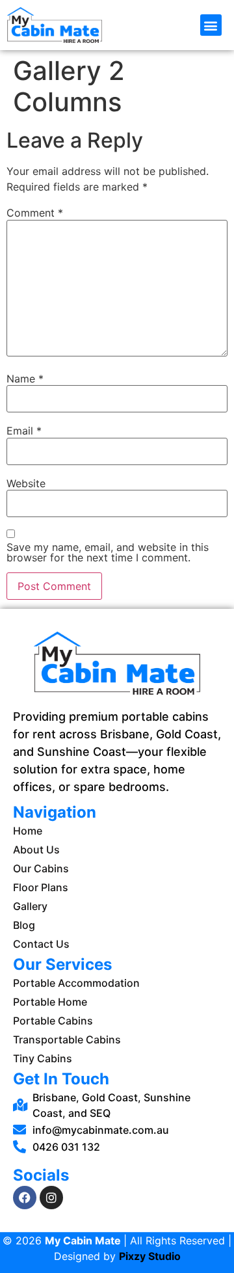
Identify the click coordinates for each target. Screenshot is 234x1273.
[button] (211, 25)
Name (25, 378)
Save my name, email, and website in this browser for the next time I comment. (107, 552)
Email (24, 430)
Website (26, 483)
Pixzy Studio (150, 1256)
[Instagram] (51, 1197)
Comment (34, 213)
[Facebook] (24, 1197)
